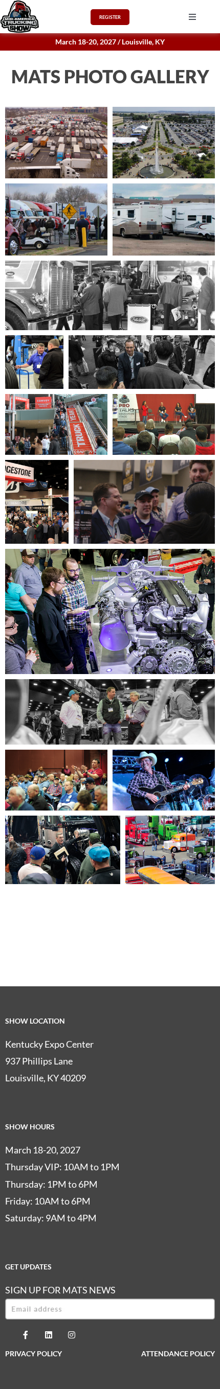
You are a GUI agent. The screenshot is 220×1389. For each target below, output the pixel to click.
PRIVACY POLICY (33, 1353)
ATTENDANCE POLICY (178, 1353)
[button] (192, 17)
